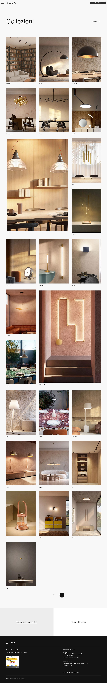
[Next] (62, 595)
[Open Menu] (3, 3)
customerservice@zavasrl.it (71, 658)
